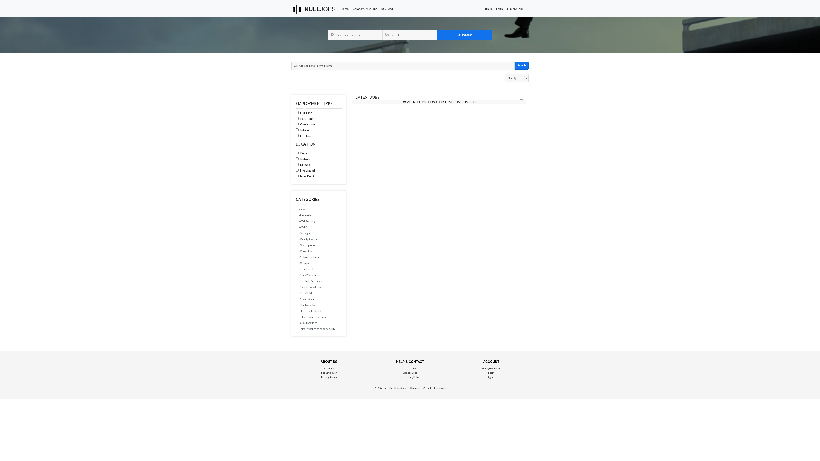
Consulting (306, 251)
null (320, 8)
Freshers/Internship (311, 281)
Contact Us (410, 368)
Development (308, 245)
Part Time (306, 118)
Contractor (307, 124)
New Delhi (307, 176)
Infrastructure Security (313, 316)
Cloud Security (308, 322)
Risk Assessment (310, 257)
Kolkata (305, 159)
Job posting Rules (410, 377)
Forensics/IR (307, 269)
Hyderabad (307, 170)
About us (329, 368)
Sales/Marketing (309, 275)
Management (307, 233)
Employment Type (314, 103)
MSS (302, 209)
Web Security (307, 221)
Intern (304, 130)
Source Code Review (312, 287)
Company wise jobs (365, 8)
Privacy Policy (329, 377)
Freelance (306, 136)
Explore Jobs (515, 8)
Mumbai (305, 164)
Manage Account (491, 368)
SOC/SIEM (306, 293)
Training (304, 263)
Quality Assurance (310, 239)
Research (305, 215)
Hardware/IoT (308, 304)
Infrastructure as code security (317, 328)
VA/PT (303, 227)
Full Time (306, 113)
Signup (488, 8)
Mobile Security (309, 299)
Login (499, 8)
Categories (307, 199)
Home (344, 8)
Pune (303, 153)
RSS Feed (387, 8)
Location (306, 144)
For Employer (329, 372)
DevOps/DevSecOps (311, 310)
